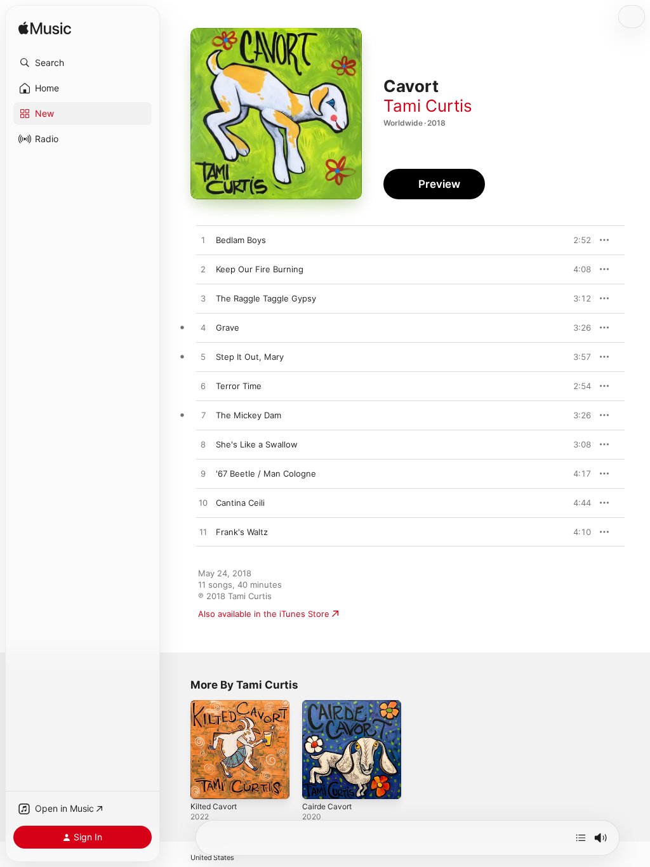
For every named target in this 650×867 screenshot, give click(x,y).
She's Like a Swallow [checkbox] (257, 444)
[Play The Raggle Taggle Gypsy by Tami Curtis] (203, 299)
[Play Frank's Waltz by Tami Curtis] (203, 532)
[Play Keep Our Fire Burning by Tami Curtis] (203, 269)
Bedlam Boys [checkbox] (241, 240)
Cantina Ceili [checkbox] (240, 503)
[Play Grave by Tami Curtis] (203, 328)
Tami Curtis (427, 106)
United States (212, 857)
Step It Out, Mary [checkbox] (250, 357)
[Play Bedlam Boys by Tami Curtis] (203, 240)
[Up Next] (580, 838)
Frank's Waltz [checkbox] (242, 532)
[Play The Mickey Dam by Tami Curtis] (203, 415)
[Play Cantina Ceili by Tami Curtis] (203, 503)
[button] (82, 63)
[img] (44, 29)
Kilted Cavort (213, 806)
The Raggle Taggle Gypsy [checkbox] (266, 298)
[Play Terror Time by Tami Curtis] (203, 386)
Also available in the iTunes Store (263, 614)
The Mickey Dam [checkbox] (248, 415)
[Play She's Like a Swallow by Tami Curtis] (203, 445)
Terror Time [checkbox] (239, 386)
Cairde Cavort (327, 806)
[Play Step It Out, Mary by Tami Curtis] (203, 357)
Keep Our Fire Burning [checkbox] (259, 269)
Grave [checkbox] (227, 327)
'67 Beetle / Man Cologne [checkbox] (266, 473)
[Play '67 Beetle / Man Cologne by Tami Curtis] (203, 474)
